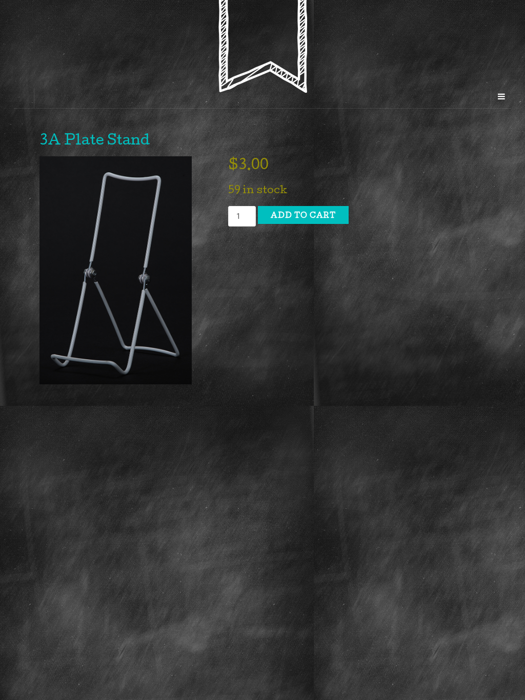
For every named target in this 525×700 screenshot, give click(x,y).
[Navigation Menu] (501, 98)
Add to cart (303, 216)
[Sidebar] (24, 98)
